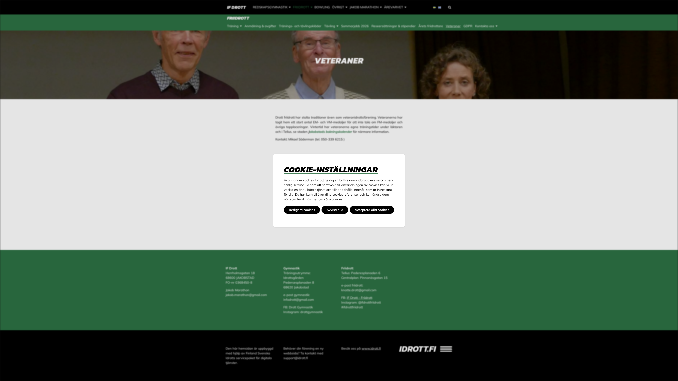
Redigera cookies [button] (302, 210)
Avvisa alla (334, 210)
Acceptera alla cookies (372, 210)
